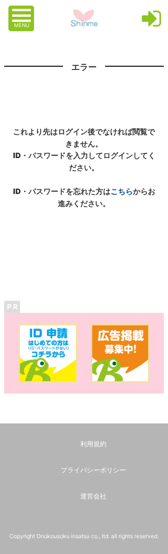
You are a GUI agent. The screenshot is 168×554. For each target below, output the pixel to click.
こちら (122, 191)
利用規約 (93, 444)
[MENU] (22, 11)
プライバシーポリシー (93, 470)
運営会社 (93, 496)
